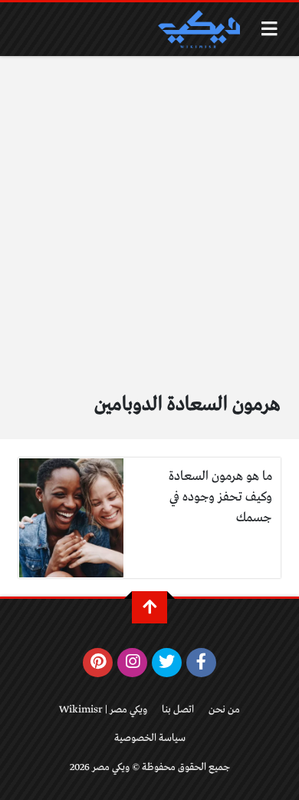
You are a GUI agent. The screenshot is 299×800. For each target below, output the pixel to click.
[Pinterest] (98, 662)
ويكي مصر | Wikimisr (103, 709)
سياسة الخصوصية (150, 738)
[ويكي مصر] (198, 29)
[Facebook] (201, 662)
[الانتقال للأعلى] (149, 607)
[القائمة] (269, 29)
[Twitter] (167, 662)
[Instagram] (132, 662)
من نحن (224, 709)
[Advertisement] (149, 232)
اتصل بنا (178, 709)
